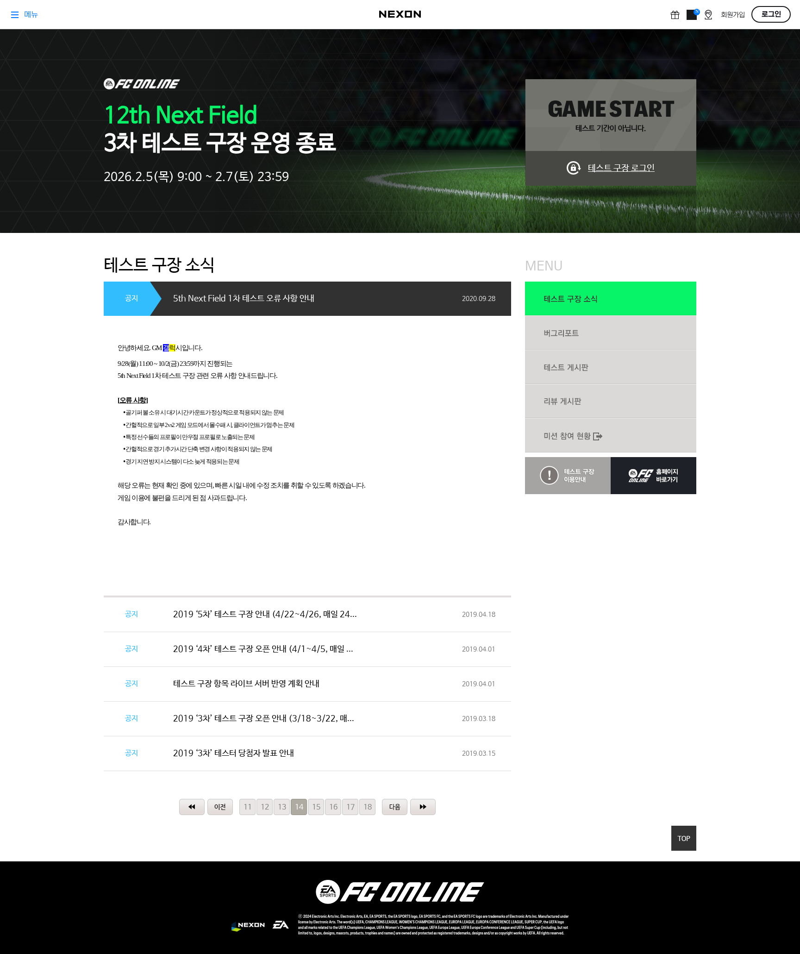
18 (367, 807)
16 (333, 807)
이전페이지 (220, 807)
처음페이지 (192, 807)
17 (350, 807)
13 (282, 807)
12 (265, 807)
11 (248, 807)
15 (316, 807)
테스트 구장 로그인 (621, 168)
